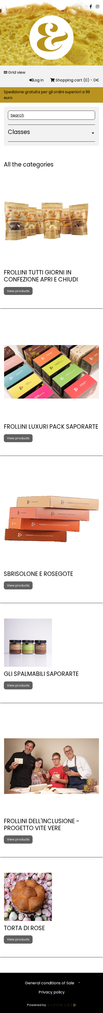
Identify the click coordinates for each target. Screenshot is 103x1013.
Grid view (16, 72)
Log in (39, 80)
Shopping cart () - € (77, 80)
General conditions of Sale (49, 983)
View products (18, 291)
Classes (19, 132)
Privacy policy (52, 992)
